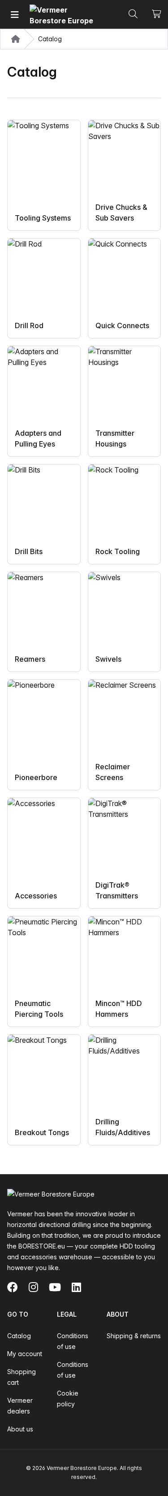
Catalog (19, 1336)
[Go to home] (63, 14)
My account (24, 1353)
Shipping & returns (134, 1336)
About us (20, 1429)
